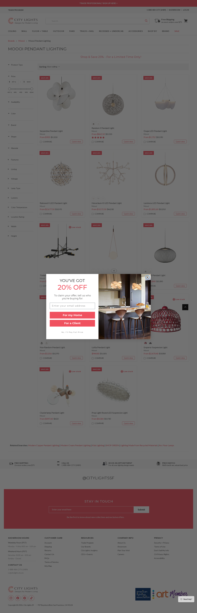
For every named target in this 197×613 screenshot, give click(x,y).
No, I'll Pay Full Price (72, 332)
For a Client (72, 323)
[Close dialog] (147, 277)
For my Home (72, 315)
